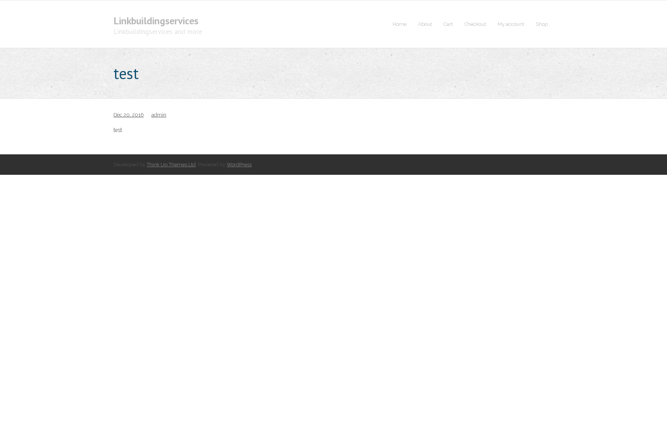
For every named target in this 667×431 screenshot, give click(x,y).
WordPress (239, 164)
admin (158, 115)
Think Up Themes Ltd (171, 164)
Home (399, 24)
